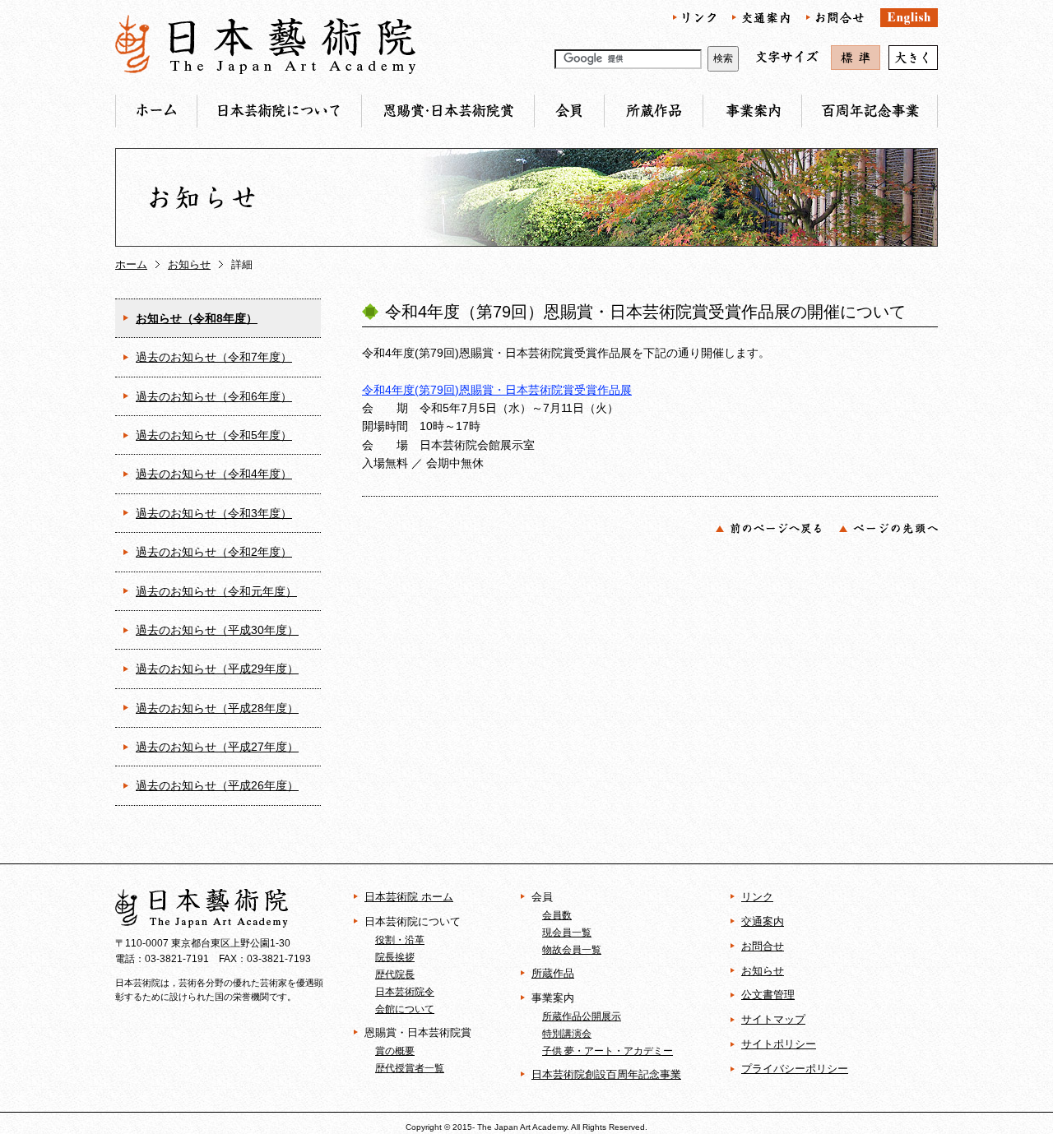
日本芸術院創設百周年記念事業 (606, 1074)
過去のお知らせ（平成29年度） (217, 668)
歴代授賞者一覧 (409, 1067)
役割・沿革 (399, 939)
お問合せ (762, 946)
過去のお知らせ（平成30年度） (217, 629)
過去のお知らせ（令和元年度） (216, 591)
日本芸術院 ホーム (408, 897)
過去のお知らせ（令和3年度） (214, 513)
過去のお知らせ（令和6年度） (214, 396)
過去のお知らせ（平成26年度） (217, 785)
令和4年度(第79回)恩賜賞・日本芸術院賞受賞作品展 (497, 389)
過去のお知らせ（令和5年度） (214, 435)
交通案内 (762, 921)
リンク (757, 897)
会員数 (557, 915)
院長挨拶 (395, 956)
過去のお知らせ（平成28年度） (217, 708)
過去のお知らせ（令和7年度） (214, 356)
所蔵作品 (552, 973)
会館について (404, 1008)
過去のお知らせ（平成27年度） (217, 746)
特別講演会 (566, 1033)
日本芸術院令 (404, 991)
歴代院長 (395, 974)
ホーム (131, 264)
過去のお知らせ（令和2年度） (214, 551)
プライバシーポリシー (794, 1068)
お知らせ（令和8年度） (196, 318)
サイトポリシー (778, 1044)
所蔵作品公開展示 (581, 1016)
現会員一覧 (566, 932)
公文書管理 (768, 994)
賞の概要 (395, 1050)
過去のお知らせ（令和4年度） (214, 473)
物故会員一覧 (571, 949)
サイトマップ (773, 1019)
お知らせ (189, 264)
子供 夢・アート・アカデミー (607, 1050)
